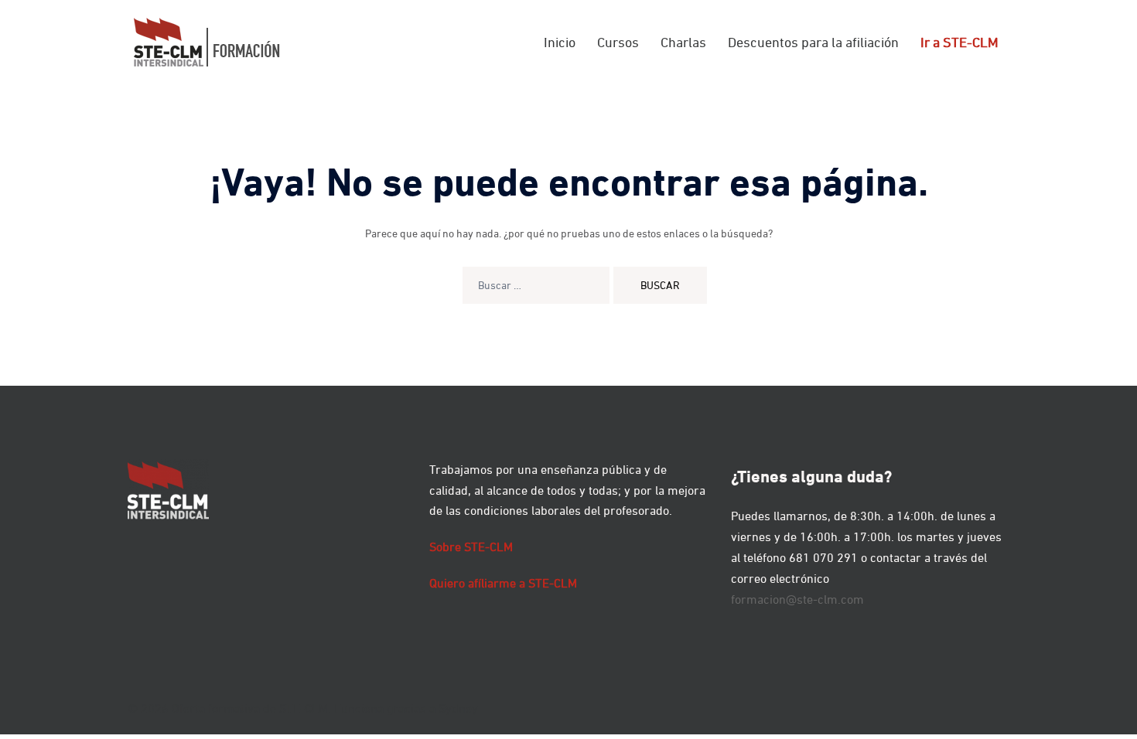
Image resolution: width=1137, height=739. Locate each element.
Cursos (618, 42)
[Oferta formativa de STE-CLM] (207, 40)
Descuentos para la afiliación (813, 42)
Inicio (559, 42)
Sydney (458, 708)
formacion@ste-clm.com (797, 599)
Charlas (683, 42)
